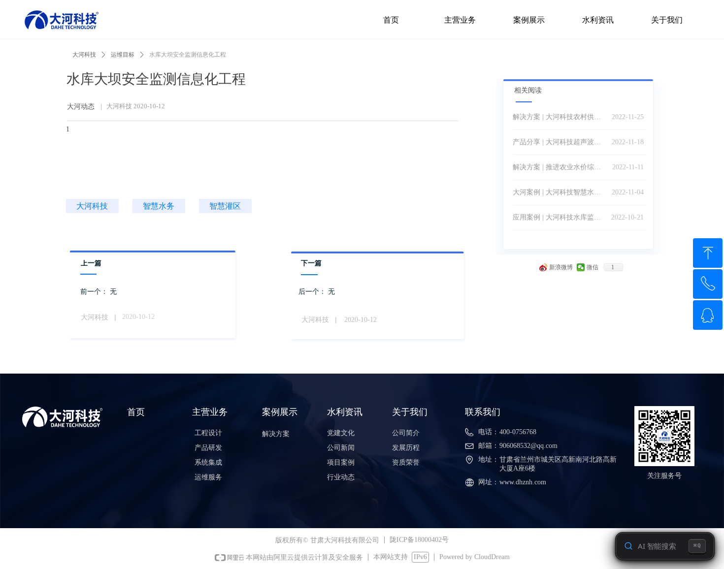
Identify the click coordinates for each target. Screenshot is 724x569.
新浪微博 (561, 267)
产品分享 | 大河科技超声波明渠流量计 (560, 142)
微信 (592, 267)
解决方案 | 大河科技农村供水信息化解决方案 (560, 117)
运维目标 (122, 54)
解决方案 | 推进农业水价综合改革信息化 (560, 167)
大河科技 (84, 54)
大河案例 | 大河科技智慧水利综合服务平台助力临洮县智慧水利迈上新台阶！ (560, 192)
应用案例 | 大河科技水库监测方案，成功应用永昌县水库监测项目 (559, 217)
